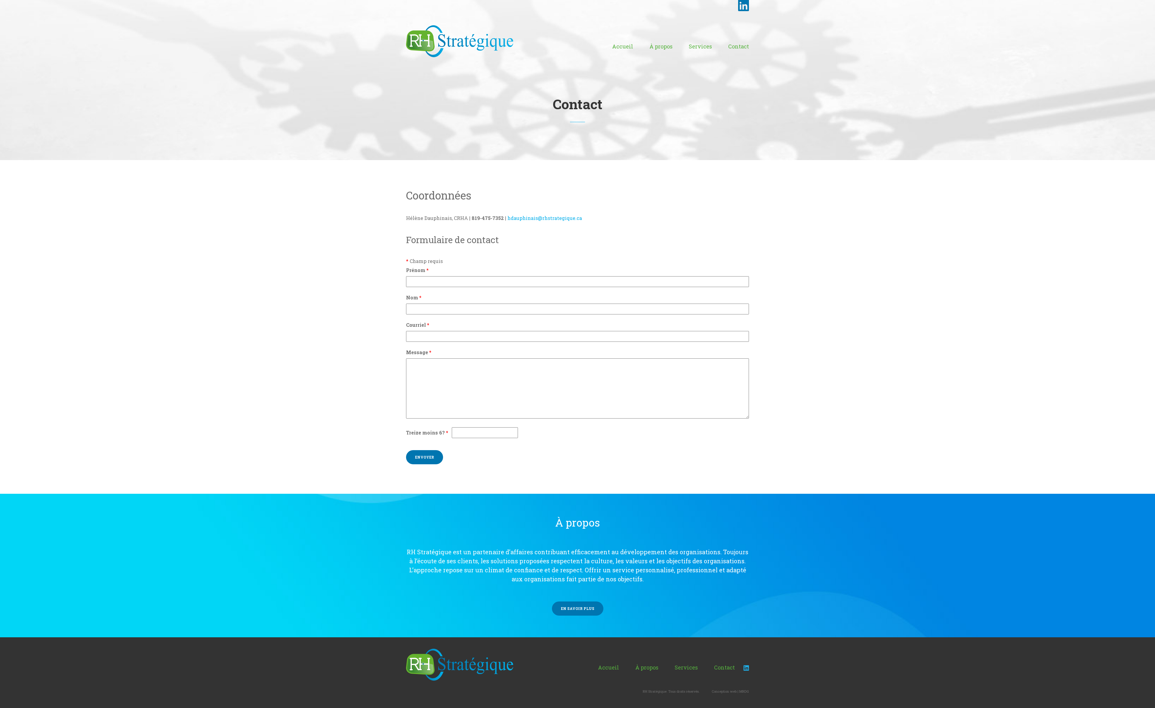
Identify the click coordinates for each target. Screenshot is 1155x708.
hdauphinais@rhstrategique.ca (544, 218)
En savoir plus (577, 608)
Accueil (622, 46)
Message (418, 352)
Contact (738, 46)
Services (700, 46)
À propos (661, 46)
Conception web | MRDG (730, 691)
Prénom (417, 270)
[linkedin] (746, 667)
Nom (413, 297)
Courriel (417, 325)
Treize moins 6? (427, 432)
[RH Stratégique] (459, 41)
